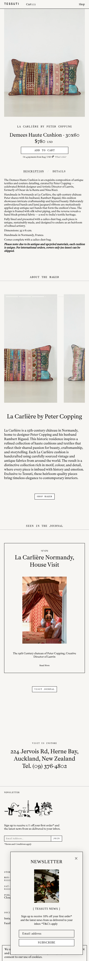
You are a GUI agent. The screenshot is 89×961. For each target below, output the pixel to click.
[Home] (11, 4)
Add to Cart (44, 150)
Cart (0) (31, 4)
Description (33, 171)
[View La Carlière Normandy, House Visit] (44, 608)
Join (56, 838)
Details (59, 171)
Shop (82, 4)
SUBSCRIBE (46, 942)
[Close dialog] (76, 858)
